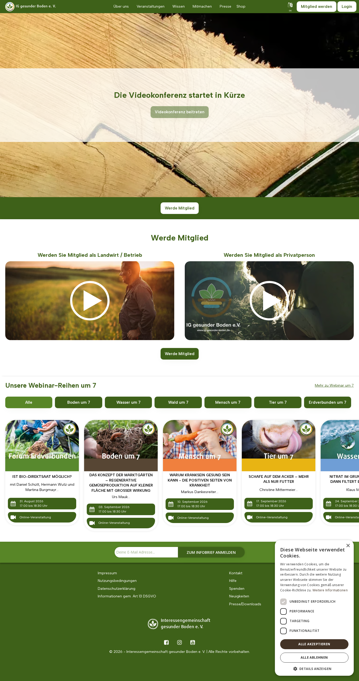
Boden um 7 (78, 402)
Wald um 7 (178, 402)
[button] (314, 668)
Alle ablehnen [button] (314, 657)
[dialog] (314, 608)
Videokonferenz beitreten (179, 112)
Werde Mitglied (179, 208)
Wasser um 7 (128, 402)
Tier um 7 (278, 402)
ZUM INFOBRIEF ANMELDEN (211, 552)
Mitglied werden (316, 6)
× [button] (348, 546)
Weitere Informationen (330, 590)
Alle (28, 402)
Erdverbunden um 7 (327, 402)
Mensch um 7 (227, 402)
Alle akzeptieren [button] (314, 644)
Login (347, 6)
